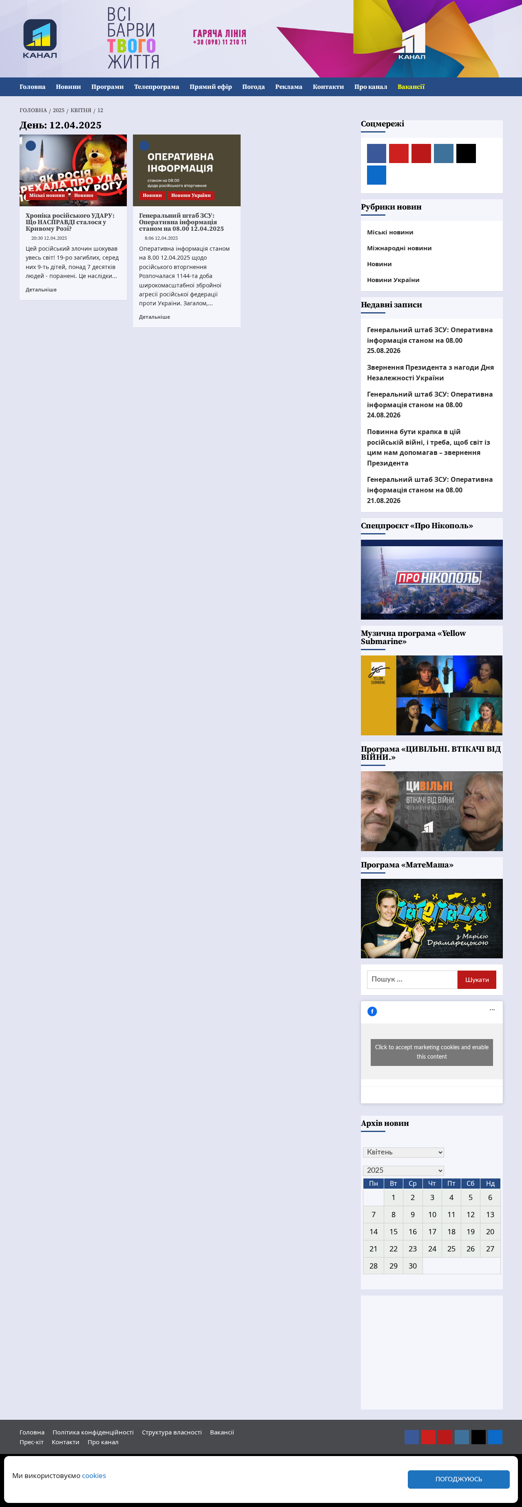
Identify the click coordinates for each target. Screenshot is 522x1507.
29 (393, 1266)
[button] (498, 87)
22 (393, 1248)
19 (471, 1231)
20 (490, 1231)
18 (451, 1231)
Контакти (328, 87)
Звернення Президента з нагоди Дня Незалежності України (430, 372)
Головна (33, 87)
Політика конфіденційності (93, 1432)
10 (432, 1214)
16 (413, 1231)
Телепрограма (156, 87)
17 (432, 1231)
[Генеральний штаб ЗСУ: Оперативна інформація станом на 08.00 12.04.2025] (187, 170)
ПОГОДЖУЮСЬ (459, 1479)
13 (490, 1214)
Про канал (370, 87)
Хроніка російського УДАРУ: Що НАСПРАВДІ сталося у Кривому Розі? (70, 222)
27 (490, 1248)
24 (432, 1248)
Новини (68, 87)
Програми (107, 87)
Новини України (191, 195)
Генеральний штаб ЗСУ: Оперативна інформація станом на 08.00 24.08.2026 (430, 404)
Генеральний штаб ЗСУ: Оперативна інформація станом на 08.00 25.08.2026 (430, 340)
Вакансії (411, 87)
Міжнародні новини (399, 248)
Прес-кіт (32, 1442)
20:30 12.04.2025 (49, 238)
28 (373, 1266)
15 (393, 1231)
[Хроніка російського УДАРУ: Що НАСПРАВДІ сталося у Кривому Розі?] (73, 170)
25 (451, 1248)
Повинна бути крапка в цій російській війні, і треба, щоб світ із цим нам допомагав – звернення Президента (428, 447)
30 (413, 1266)
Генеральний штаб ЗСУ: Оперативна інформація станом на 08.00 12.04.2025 (181, 222)
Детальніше (41, 289)
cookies (94, 1475)
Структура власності (172, 1432)
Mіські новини (47, 195)
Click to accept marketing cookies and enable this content (432, 1052)
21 (373, 1248)
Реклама (289, 87)
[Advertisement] (432, 1352)
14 (373, 1231)
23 (413, 1248)
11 (451, 1214)
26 (471, 1248)
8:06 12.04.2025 (161, 238)
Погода (253, 87)
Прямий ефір (211, 87)
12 (471, 1214)
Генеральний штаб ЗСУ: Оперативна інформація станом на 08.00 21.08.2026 (430, 490)
